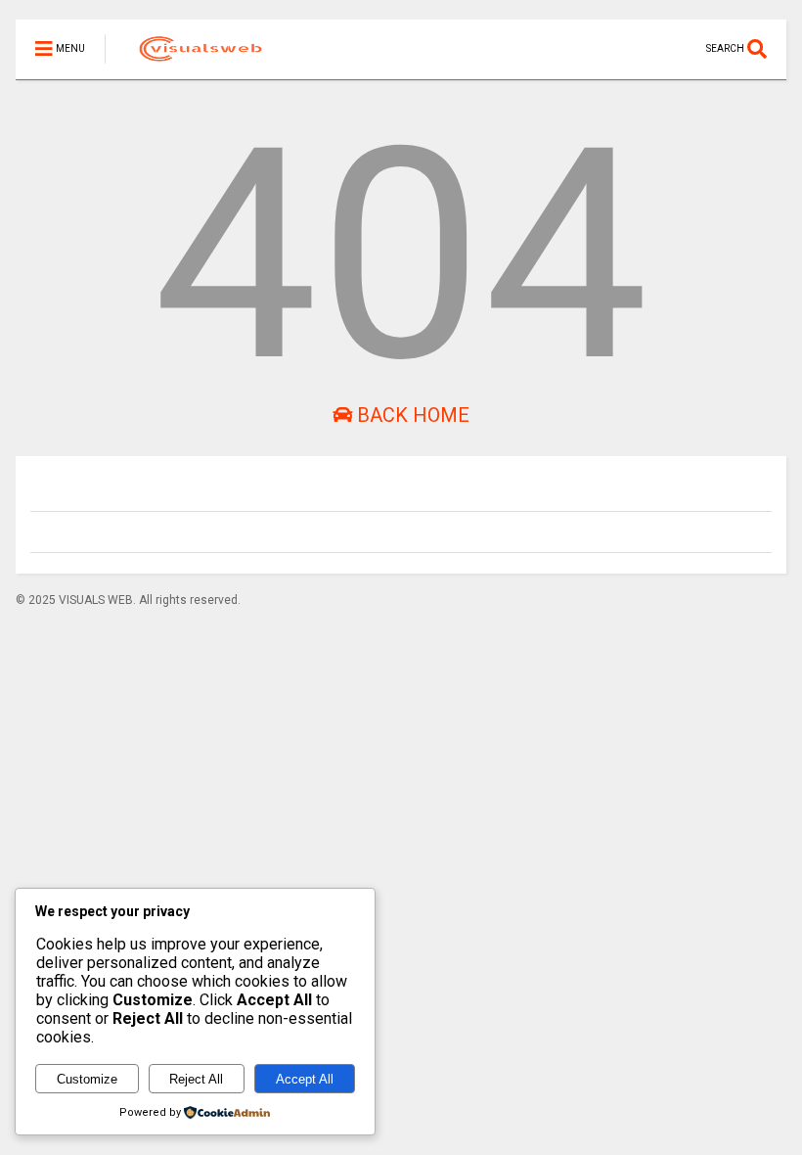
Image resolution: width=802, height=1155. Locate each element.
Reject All (196, 1079)
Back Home (410, 415)
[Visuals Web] (188, 64)
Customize (87, 1079)
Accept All (305, 1079)
